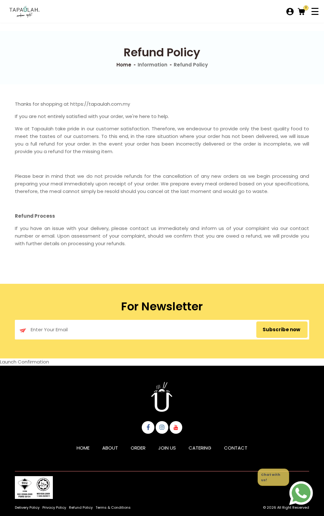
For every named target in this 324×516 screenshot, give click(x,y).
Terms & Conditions (113, 507)
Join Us (167, 448)
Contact (235, 448)
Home (123, 64)
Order (138, 448)
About (110, 448)
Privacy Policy (54, 507)
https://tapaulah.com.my (100, 104)
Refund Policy (81, 507)
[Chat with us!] (301, 493)
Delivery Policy (27, 507)
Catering (200, 448)
